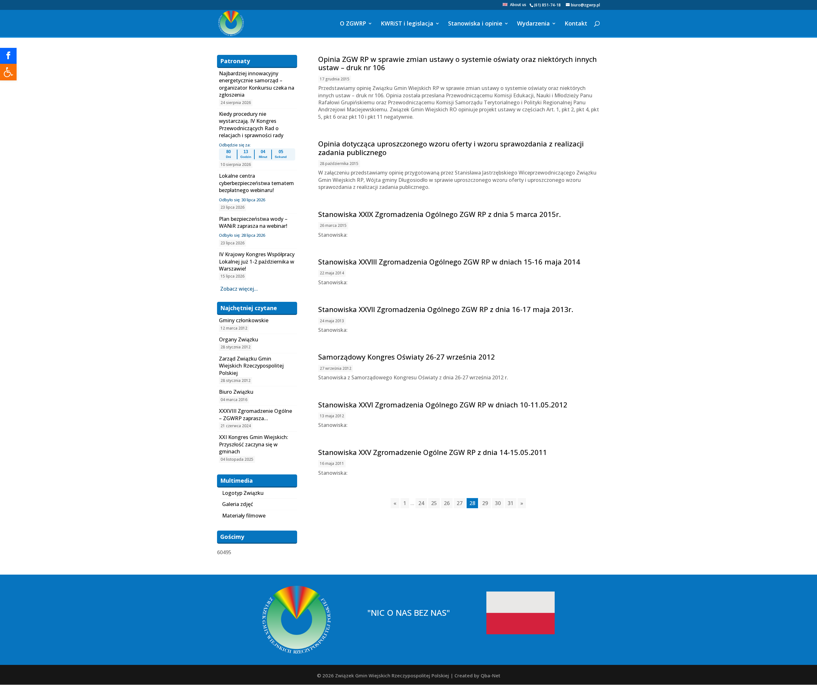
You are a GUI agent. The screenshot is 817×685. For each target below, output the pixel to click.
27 (459, 503)
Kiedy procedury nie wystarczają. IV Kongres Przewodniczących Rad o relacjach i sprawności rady (251, 124)
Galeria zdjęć (237, 504)
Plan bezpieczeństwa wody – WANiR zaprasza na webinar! (253, 222)
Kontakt (576, 24)
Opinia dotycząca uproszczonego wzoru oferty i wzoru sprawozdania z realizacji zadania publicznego (451, 148)
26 (447, 503)
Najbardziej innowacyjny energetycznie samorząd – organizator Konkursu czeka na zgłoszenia (256, 84)
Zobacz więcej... (239, 288)
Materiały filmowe (244, 515)
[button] (8, 72)
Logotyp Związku (243, 492)
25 (434, 503)
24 (421, 503)
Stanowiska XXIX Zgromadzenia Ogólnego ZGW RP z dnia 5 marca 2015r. (439, 214)
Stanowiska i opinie (475, 24)
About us (518, 5)
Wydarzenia (533, 24)
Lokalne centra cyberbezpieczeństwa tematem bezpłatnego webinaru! (256, 183)
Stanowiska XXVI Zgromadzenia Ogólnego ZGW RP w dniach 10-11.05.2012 (442, 404)
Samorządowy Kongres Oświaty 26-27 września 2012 (406, 356)
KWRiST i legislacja (407, 24)
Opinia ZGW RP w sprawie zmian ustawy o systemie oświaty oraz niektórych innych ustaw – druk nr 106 (457, 63)
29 (485, 503)
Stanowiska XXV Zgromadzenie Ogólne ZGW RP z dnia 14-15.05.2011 (432, 452)
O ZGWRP (353, 24)
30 (498, 503)
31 (510, 503)
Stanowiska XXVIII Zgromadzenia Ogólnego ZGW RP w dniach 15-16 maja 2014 (449, 261)
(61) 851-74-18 (547, 5)
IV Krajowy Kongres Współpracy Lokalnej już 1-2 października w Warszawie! (257, 261)
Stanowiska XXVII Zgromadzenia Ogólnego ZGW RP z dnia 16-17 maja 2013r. (445, 309)
